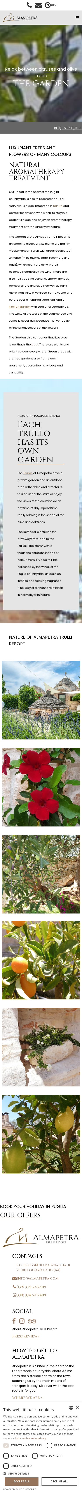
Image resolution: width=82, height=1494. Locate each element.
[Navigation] (77, 18)
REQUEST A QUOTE (68, 128)
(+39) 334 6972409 (31, 1287)
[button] (41, 1473)
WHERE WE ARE (27, 1397)
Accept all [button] (22, 1481)
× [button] (77, 1407)
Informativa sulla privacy (31, 1438)
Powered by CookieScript (19, 1489)
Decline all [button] (59, 1481)
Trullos (28, 473)
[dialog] (41, 1448)
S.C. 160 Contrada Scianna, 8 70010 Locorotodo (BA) (43, 1268)
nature (58, 206)
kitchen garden (20, 307)
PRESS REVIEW (25, 1336)
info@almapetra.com (37, 1278)
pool (34, 344)
